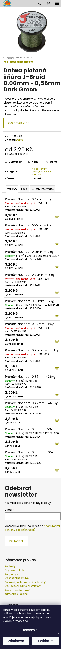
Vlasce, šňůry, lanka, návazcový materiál (41, 171)
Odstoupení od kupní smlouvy (23, 586)
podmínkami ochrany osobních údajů (32, 528)
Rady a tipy (11, 574)
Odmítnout (16, 641)
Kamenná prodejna (16, 594)
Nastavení (30, 630)
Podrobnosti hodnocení (18, 61)
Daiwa (19, 139)
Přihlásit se (16, 541)
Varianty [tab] (12, 189)
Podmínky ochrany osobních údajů (25, 582)
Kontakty (10, 566)
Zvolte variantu (18, 123)
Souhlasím (45, 641)
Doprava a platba (15, 570)
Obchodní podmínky (17, 578)
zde (25, 621)
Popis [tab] (24, 189)
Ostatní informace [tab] (42, 189)
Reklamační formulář (17, 590)
